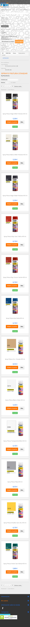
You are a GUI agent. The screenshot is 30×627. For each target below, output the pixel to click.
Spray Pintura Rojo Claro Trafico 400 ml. (15, 236)
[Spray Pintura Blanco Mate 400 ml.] (15, 387)
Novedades (3, 45)
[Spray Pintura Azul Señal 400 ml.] (15, 306)
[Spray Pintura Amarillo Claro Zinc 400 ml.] (15, 510)
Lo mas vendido (4, 46)
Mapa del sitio (4, 49)
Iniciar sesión (4, 0)
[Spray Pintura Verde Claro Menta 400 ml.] (15, 551)
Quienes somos (4, 48)
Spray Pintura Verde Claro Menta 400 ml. (15, 563)
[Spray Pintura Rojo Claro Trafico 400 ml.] (15, 224)
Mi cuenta (4, 601)
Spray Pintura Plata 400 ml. (15, 482)
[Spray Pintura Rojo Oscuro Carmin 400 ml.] (15, 265)
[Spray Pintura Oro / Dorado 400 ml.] (15, 347)
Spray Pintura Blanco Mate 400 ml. (15, 400)
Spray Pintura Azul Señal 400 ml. (15, 318)
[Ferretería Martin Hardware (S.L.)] (5, 6)
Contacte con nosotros (6, 2)
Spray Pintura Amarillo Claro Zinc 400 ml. (15, 523)
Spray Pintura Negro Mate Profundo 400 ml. (15, 195)
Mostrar (3, 82)
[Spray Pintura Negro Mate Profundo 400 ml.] (15, 183)
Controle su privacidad (5, 614)
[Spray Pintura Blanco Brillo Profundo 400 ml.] (15, 142)
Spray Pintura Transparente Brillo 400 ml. (15, 441)
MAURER (8, 70)
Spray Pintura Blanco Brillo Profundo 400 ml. (15, 155)
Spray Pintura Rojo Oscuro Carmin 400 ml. (15, 277)
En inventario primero (11, 66)
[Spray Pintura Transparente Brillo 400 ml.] (15, 428)
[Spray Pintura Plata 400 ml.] (15, 469)
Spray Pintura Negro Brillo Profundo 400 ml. (15, 114)
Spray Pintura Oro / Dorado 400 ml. (15, 359)
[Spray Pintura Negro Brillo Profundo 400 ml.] (15, 101)
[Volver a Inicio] (2, 53)
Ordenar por (4, 79)
